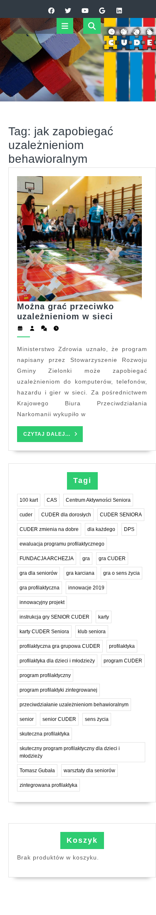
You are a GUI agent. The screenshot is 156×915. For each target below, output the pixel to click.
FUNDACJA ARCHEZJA (47, 558)
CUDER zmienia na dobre (49, 529)
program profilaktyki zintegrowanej (58, 690)
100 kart (29, 500)
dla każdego (101, 529)
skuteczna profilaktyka (44, 734)
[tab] (65, 26)
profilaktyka (122, 646)
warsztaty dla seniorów (89, 770)
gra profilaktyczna (39, 588)
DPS (129, 529)
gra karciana (80, 573)
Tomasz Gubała (37, 770)
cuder (26, 515)
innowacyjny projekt (42, 602)
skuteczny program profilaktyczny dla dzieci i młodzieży (70, 752)
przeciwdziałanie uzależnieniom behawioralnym (74, 705)
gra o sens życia (121, 573)
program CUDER (123, 661)
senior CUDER (59, 719)
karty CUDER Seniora (44, 631)
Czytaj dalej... (53, 436)
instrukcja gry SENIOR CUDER (54, 617)
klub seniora (92, 631)
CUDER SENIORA (121, 515)
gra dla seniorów (38, 573)
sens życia (97, 719)
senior (27, 719)
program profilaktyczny (45, 675)
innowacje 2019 (86, 588)
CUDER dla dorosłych (66, 515)
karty (103, 617)
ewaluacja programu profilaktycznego (62, 544)
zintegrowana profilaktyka (48, 785)
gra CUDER (112, 558)
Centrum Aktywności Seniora (98, 500)
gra (86, 558)
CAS (52, 500)
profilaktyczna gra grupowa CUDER (60, 646)
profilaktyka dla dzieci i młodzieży (57, 661)
